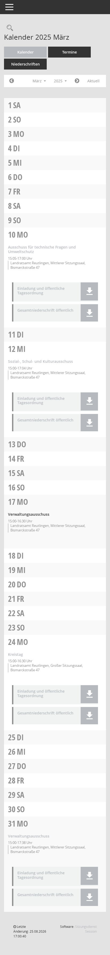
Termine (69, 52)
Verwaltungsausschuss (28, 836)
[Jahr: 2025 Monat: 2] (11, 81)
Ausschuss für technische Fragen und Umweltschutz (42, 249)
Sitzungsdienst (86, 929)
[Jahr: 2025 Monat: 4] (77, 81)
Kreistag (15, 654)
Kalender (25, 52)
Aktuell (93, 80)
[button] (89, 291)
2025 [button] (59, 80)
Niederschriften (25, 64)
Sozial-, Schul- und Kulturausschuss (40, 361)
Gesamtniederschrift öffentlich (45, 310)
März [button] (38, 80)
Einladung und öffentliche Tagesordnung (41, 290)
